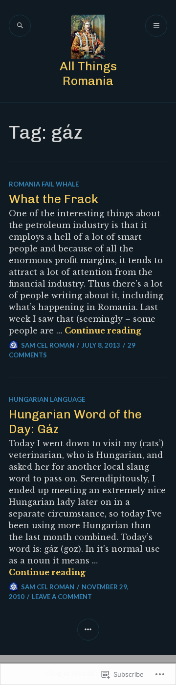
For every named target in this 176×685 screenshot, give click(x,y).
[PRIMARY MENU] (156, 26)
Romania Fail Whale (44, 184)
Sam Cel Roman (47, 345)
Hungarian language (47, 399)
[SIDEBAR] (88, 630)
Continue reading (103, 330)
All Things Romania (88, 73)
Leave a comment (62, 597)
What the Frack (53, 198)
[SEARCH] (20, 26)
